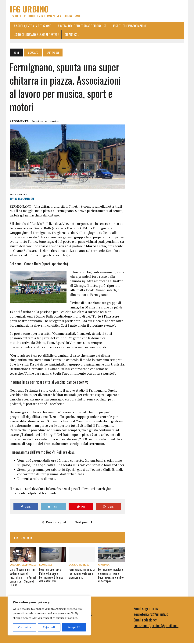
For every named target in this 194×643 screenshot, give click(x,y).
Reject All (49, 627)
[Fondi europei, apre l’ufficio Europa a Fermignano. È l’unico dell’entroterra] (52, 559)
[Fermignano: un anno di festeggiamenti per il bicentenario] (82, 559)
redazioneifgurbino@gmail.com (156, 625)
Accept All (73, 627)
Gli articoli (71, 34)
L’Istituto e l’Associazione (129, 26)
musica (54, 121)
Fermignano (39, 121)
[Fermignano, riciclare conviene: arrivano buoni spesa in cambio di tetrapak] (111, 559)
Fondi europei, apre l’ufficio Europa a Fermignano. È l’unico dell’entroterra (51, 575)
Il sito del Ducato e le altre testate (36, 34)
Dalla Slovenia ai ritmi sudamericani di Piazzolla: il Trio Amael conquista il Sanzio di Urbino (23, 577)
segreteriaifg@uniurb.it (151, 614)
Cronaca (104, 564)
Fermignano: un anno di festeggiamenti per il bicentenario (82, 573)
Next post (81, 522)
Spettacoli (29, 564)
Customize (24, 627)
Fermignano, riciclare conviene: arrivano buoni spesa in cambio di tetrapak (111, 575)
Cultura (15, 564)
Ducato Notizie (79, 564)
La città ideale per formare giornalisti (82, 26)
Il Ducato (32, 52)
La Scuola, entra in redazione (32, 26)
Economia (45, 564)
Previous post (56, 522)
